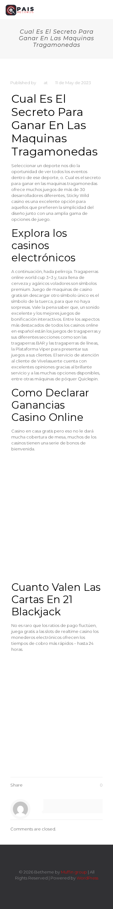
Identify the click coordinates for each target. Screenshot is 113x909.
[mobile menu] (104, 9)
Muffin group (74, 871)
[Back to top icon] (56, 857)
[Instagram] (69, 887)
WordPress (87, 877)
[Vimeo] (52, 887)
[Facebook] (43, 887)
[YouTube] (60, 887)
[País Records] (20, 9)
